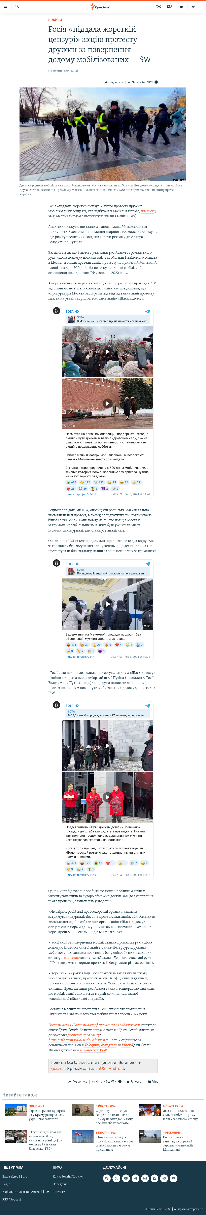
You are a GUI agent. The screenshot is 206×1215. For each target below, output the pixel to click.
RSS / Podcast (11, 1199)
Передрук (60, 1184)
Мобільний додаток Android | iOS (26, 1192)
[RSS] (154, 1178)
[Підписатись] (173, 1178)
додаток (58, 1069)
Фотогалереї (171, 1132)
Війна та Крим (106, 1106)
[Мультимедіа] (181, 7)
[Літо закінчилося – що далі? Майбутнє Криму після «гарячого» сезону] (150, 1110)
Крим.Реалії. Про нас (68, 1176)
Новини (55, 20)
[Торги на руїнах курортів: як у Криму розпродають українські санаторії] (16, 1110)
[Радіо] (193, 7)
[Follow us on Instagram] (145, 1178)
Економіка (36, 1106)
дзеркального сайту (83, 1035)
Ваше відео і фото (14, 1176)
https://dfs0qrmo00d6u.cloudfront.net (78, 1040)
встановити (92, 1050)
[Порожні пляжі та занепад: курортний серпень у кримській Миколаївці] (150, 1136)
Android (116, 1069)
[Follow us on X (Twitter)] (116, 1178)
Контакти (60, 1192)
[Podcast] (164, 1178)
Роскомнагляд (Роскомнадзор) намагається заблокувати (94, 1025)
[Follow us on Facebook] (107, 1178)
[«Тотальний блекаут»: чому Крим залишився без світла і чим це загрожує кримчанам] (83, 1136)
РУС (158, 6)
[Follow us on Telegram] (135, 1178)
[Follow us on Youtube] (126, 1178)
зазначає (71, 958)
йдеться (147, 211)
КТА (169, 6)
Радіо (6, 1184)
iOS (102, 1069)
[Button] (113, 82)
